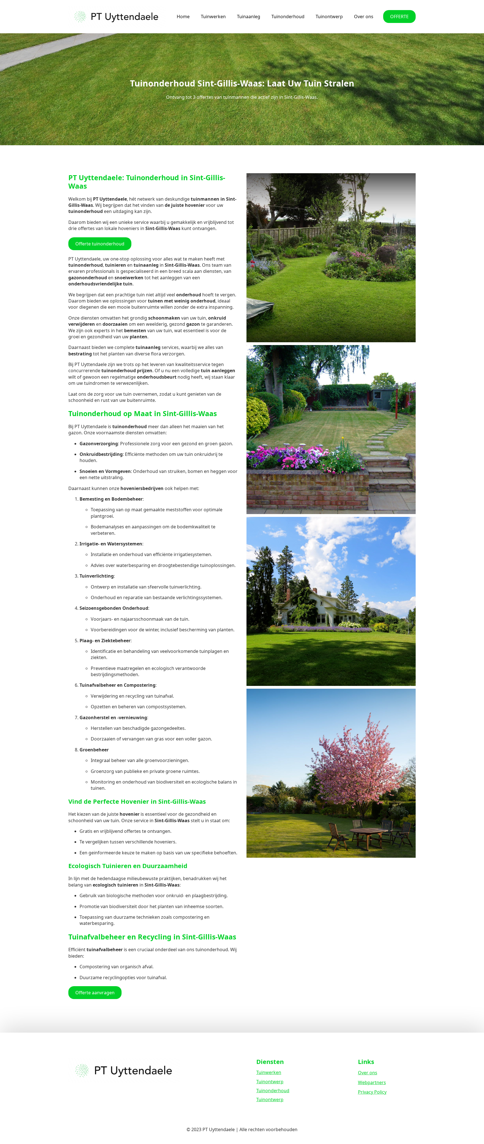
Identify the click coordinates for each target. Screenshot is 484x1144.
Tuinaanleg (248, 16)
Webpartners (372, 1082)
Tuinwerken (213, 16)
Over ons (363, 16)
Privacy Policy (372, 1092)
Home (183, 16)
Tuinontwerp (329, 16)
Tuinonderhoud (287, 16)
